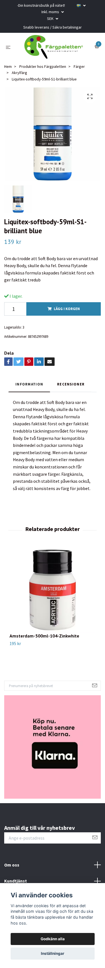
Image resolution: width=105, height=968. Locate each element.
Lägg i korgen (67, 313)
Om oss (11, 869)
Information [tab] (29, 388)
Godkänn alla (53, 939)
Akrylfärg (19, 76)
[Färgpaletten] (53, 49)
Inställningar (52, 953)
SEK (50, 18)
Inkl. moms (50, 11)
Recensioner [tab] (71, 388)
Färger (79, 70)
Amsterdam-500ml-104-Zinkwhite (44, 640)
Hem (8, 70)
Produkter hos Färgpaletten (42, 70)
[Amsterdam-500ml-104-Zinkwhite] (52, 594)
